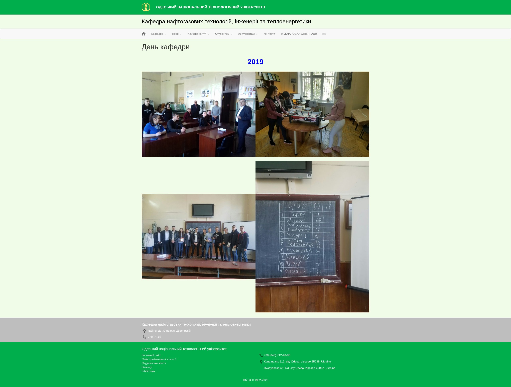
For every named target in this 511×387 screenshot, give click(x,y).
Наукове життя (197, 33)
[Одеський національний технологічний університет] (146, 7)
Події (175, 33)
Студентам (222, 33)
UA (324, 33)
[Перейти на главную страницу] (143, 34)
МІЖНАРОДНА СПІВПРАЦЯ (299, 33)
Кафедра (157, 33)
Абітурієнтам (247, 33)
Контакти (269, 33)
